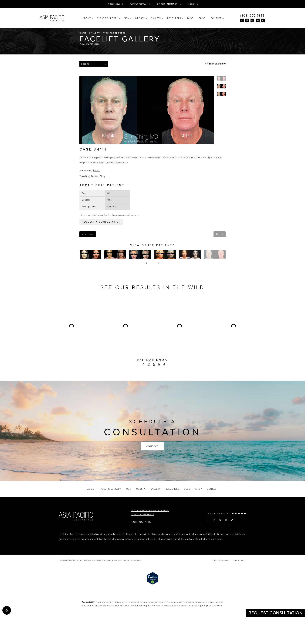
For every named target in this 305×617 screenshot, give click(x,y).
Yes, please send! (152, 347)
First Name (113, 315)
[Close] (196, 264)
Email (110, 300)
